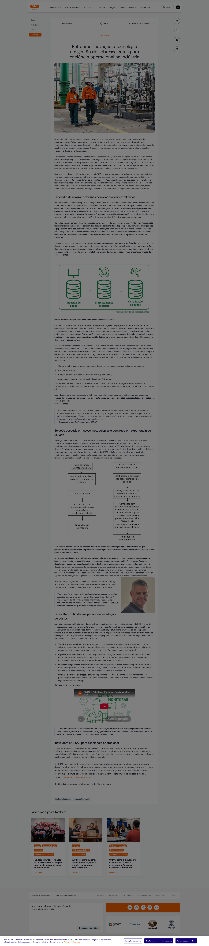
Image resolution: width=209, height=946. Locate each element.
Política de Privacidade (72, 942)
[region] (104, 941)
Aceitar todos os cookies (186, 941)
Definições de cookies (133, 941)
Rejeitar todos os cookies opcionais (159, 941)
